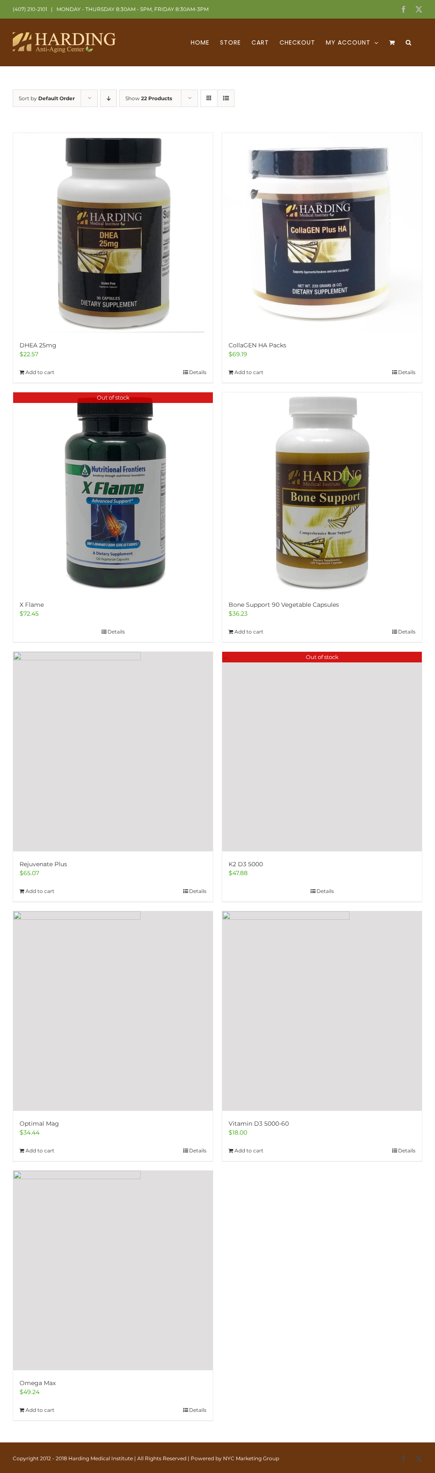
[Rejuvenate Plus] (113, 751)
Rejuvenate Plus (43, 864)
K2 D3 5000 (246, 864)
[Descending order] (108, 98)
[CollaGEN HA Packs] (322, 232)
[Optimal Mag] (113, 1011)
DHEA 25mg (38, 345)
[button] (409, 42)
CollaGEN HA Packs (257, 345)
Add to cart (39, 372)
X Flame (32, 604)
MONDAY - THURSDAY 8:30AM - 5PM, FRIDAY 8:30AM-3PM (132, 9)
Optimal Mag (39, 1123)
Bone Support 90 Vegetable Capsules (284, 604)
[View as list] (226, 98)
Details (197, 372)
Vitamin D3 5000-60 (259, 1123)
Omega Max (38, 1383)
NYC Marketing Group (251, 1458)
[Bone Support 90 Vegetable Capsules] (322, 492)
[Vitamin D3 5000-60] (322, 1011)
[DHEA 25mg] (113, 232)
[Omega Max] (113, 1270)
